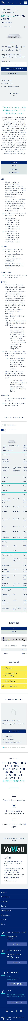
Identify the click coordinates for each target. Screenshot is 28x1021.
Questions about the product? (11, 86)
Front (14, 628)
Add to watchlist (8, 80)
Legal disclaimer (6, 910)
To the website (9, 880)
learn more (15, 1002)
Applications (5, 897)
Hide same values (11, 429)
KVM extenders (15, 8)
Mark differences (11, 425)
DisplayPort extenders (6, 9)
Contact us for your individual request (14, 825)
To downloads (13, 73)
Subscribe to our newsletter (14, 800)
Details (14, 162)
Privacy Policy (5, 915)
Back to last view (7, 26)
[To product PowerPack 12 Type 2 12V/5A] (14, 710)
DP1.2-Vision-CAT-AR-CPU (11, 446)
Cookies (3, 919)
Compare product (8, 83)
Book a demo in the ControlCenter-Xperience (14, 812)
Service (3, 906)
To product (13, 731)
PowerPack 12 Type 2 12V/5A (11, 720)
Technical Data (14, 172)
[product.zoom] (25, 27)
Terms (3, 924)
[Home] (3, 2)
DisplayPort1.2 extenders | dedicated (10, 11)
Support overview (15, 984)
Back (14, 632)
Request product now (13, 69)
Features (14, 166)
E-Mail (15, 944)
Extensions (14, 169)
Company (4, 901)
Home (4, 8)
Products (9, 8)
